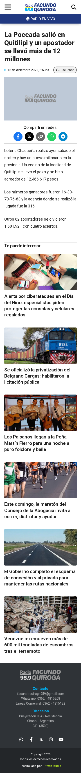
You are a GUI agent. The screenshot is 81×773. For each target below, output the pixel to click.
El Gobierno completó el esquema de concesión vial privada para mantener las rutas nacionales (40, 578)
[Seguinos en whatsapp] (21, 739)
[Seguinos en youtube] (61, 739)
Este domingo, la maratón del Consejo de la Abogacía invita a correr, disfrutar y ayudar (37, 510)
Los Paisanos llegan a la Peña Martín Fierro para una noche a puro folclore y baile (36, 443)
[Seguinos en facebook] (31, 739)
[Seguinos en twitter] (41, 739)
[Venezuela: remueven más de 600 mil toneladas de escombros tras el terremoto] (40, 614)
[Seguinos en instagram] (51, 739)
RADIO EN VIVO (43, 19)
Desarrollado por (40, 766)
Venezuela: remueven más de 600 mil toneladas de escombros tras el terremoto (39, 645)
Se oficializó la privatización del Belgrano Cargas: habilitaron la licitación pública (37, 376)
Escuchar (67, 70)
